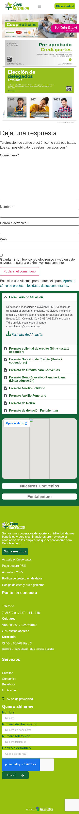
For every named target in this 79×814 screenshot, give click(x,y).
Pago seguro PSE (14, 565)
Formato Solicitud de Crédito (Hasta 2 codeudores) (35, 360)
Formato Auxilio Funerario (27, 395)
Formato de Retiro (22, 403)
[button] (39, 297)
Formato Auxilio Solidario (27, 388)
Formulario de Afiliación (26, 297)
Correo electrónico (14, 223)
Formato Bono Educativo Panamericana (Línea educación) (37, 379)
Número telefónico (16, 736)
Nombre (7, 206)
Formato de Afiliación (27, 335)
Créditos (7, 673)
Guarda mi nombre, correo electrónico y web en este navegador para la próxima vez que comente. (37, 261)
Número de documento (19, 724)
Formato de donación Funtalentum (33, 410)
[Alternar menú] (39, 6)
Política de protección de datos (22, 578)
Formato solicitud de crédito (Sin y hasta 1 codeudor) (39, 350)
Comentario (9, 155)
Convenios (9, 678)
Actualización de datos (17, 559)
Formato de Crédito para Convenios (34, 370)
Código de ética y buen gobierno (23, 585)
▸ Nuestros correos (15, 631)
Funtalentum (39, 496)
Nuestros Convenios (39, 486)
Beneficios (9, 684)
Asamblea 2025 (12, 572)
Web (3, 239)
